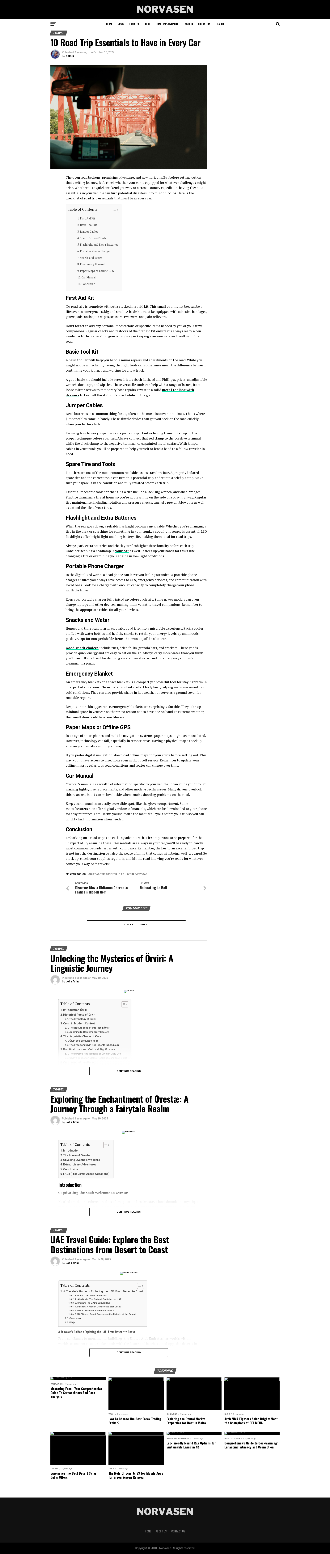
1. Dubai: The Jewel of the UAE (91, 1295)
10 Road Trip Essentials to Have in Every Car (118, 874)
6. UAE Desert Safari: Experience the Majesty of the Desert (105, 1314)
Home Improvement (167, 24)
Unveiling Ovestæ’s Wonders (81, 1160)
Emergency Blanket (92, 264)
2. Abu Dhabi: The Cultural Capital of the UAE (98, 1299)
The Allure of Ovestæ (77, 1155)
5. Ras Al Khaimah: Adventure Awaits (94, 1310)
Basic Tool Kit (88, 225)
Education (204, 24)
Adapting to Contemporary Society (89, 1032)
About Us (161, 1531)
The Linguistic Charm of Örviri (82, 1036)
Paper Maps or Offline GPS (97, 271)
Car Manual (89, 277)
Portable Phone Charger (95, 251)
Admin (70, 55)
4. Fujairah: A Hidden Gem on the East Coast (98, 1306)
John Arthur (73, 981)
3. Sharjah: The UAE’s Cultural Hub (92, 1303)
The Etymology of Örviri (82, 1019)
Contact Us (178, 1531)
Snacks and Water (91, 258)
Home (109, 24)
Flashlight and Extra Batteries (99, 244)
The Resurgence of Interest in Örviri (89, 1027)
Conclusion (88, 284)
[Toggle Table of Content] (113, 210)
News (121, 24)
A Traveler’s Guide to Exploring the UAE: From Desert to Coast (103, 1291)
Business (134, 24)
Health (220, 24)
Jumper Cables (89, 231)
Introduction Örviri (75, 1010)
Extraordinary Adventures (79, 1164)
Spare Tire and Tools (93, 238)
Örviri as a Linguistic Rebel (84, 1040)
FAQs (72, 1322)
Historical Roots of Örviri (79, 1014)
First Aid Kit (87, 218)
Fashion (188, 24)
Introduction (71, 1150)
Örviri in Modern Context (79, 1023)
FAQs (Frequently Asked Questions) (86, 1174)
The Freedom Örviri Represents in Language (94, 1045)
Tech (147, 24)
